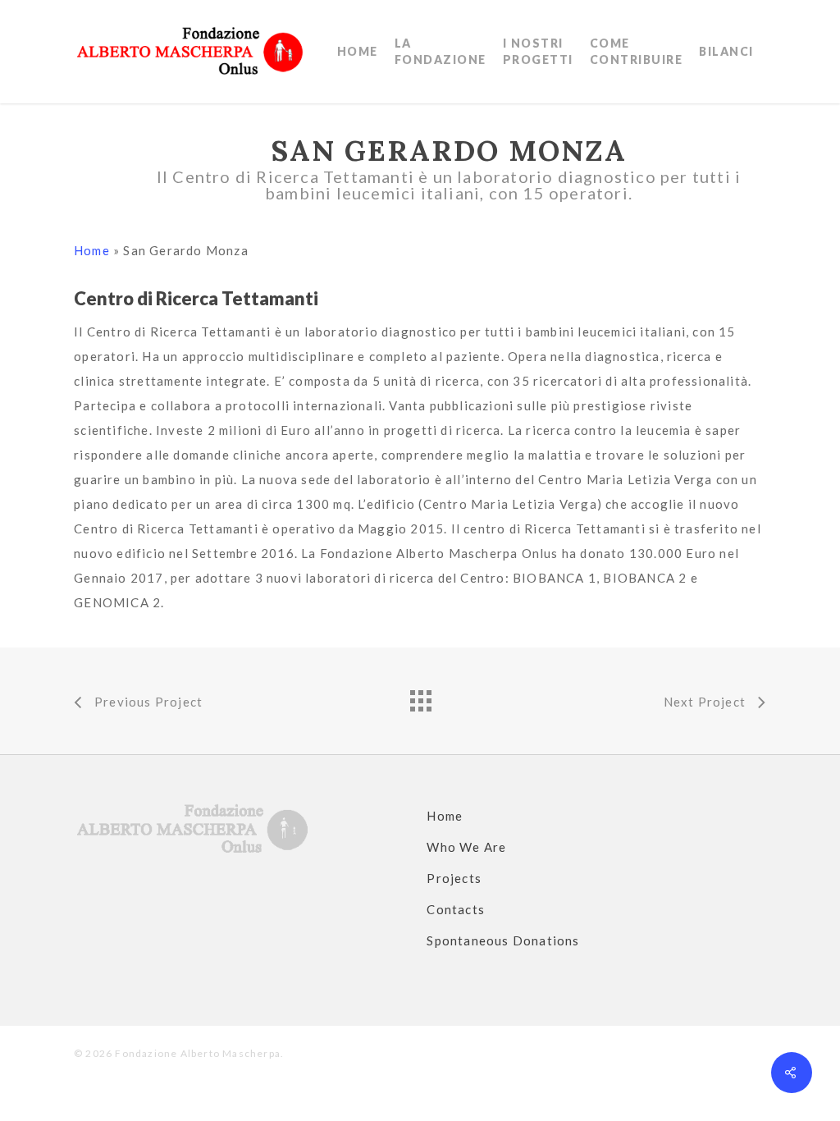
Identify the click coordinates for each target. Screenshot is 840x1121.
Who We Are (466, 847)
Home (92, 250)
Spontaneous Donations (503, 940)
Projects (454, 878)
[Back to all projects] (420, 696)
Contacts (456, 909)
